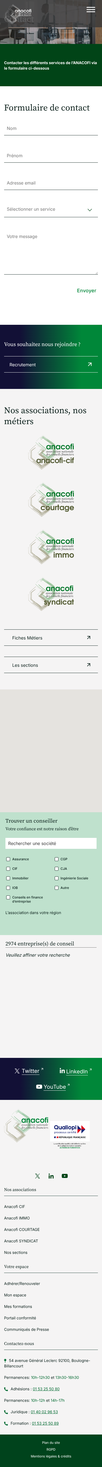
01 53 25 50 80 (46, 1389)
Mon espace (15, 1295)
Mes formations (18, 1306)
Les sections (25, 665)
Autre (65, 888)
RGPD (51, 1449)
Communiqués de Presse (26, 1329)
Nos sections (15, 1252)
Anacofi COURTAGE (22, 1229)
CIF (14, 869)
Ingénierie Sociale (74, 878)
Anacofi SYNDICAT (21, 1241)
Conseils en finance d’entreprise (27, 897)
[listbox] (51, 211)
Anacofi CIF (14, 1206)
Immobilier (20, 878)
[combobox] (51, 846)
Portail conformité (20, 1318)
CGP (64, 859)
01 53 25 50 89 (45, 1423)
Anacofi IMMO (17, 1218)
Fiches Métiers (27, 638)
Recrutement (23, 364)
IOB (15, 888)
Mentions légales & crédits (51, 1456)
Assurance (20, 859)
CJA (64, 869)
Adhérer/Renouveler (22, 1283)
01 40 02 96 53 (44, 1412)
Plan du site (51, 1443)
